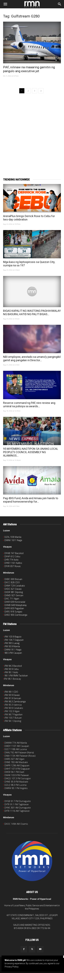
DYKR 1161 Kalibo (13, 562)
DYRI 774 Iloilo (11, 559)
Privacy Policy (11, 966)
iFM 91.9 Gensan (13, 698)
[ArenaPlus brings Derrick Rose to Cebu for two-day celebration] (32, 198)
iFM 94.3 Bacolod (13, 665)
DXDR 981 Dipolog (14, 592)
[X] (32, 949)
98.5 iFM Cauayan (13, 652)
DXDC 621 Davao (13, 588)
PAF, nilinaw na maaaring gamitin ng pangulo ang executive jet (29, 69)
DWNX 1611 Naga (13, 540)
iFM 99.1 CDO (11, 691)
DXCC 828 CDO (12, 582)
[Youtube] (40, 949)
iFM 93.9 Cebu (12, 669)
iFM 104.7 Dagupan (14, 639)
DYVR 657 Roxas (13, 566)
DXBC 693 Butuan (13, 579)
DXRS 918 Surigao (13, 611)
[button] (5, 4)
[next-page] (41, 90)
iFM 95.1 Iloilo (11, 672)
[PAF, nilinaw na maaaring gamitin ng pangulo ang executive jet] (32, 42)
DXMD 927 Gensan (14, 595)
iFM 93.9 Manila (12, 646)
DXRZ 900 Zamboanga (16, 614)
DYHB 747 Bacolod (14, 553)
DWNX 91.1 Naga (13, 649)
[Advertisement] (32, 131)
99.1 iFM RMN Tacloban (16, 675)
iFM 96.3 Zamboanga (15, 701)
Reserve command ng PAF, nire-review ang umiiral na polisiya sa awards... (29, 404)
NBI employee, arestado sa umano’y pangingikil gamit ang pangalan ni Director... (32, 358)
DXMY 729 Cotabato (15, 585)
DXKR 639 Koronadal (15, 601)
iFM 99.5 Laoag (12, 643)
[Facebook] (24, 949)
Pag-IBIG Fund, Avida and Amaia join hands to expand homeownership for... (30, 500)
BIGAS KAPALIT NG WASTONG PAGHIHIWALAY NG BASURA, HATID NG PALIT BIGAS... (32, 312)
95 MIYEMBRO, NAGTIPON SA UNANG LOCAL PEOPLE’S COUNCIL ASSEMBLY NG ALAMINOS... (30, 452)
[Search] (59, 4)
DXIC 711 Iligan (12, 598)
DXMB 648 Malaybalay (16, 605)
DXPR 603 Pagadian (14, 608)
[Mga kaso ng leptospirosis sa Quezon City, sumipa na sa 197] (32, 244)
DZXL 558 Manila (13, 536)
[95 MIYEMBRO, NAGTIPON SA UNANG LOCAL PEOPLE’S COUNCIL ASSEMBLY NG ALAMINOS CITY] (32, 431)
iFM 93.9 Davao (12, 695)
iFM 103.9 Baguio (13, 636)
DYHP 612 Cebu (12, 556)
